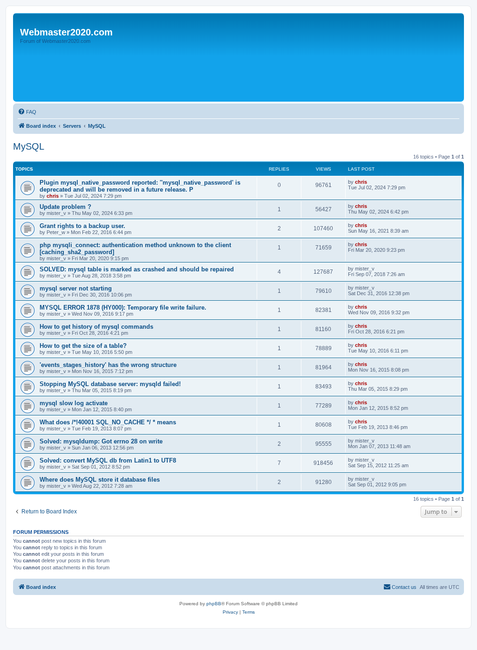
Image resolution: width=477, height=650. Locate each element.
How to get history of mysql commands (96, 326)
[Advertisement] (184, 73)
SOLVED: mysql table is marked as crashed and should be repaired (137, 269)
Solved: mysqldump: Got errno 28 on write (101, 441)
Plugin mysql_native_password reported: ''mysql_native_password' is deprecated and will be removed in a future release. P (140, 186)
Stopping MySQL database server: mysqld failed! (110, 383)
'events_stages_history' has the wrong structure (108, 364)
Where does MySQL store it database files (100, 479)
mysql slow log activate (74, 403)
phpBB (213, 603)
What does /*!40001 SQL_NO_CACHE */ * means (108, 422)
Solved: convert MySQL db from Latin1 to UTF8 (108, 460)
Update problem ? (65, 206)
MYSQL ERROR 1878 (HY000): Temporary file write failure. (123, 307)
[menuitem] (27, 112)
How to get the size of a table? (83, 345)
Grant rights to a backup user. (82, 225)
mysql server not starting (76, 288)
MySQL (28, 146)
